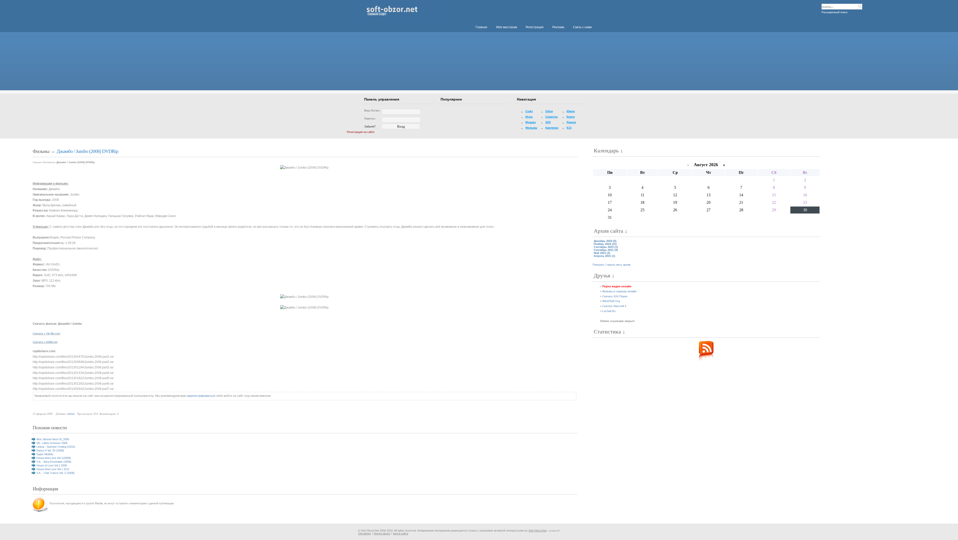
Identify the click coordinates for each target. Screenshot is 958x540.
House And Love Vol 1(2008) (53, 457)
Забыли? (369, 126)
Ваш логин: (372, 110)
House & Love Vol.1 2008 (51, 465)
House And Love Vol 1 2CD (52, 469)
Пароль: (370, 118)
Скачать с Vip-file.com (46, 333)
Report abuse (382, 533)
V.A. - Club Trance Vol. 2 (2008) (55, 472)
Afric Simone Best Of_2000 (52, 439)
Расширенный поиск (834, 12)
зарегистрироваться (200, 396)
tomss (71, 413)
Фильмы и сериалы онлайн (619, 291)
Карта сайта (400, 533)
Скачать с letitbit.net (45, 341)
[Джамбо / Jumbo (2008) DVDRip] (304, 297)
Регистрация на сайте (360, 131)
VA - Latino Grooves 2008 (51, 442)
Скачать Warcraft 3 (614, 306)
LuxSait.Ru (608, 311)
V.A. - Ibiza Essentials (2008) (53, 461)
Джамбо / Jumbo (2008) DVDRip (87, 151)
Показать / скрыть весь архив (611, 264)
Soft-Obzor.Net (537, 530)
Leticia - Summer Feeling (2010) (55, 446)
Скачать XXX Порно (614, 296)
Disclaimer (364, 533)
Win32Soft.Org (611, 301)
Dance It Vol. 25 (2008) (50, 450)
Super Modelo (44, 454)
